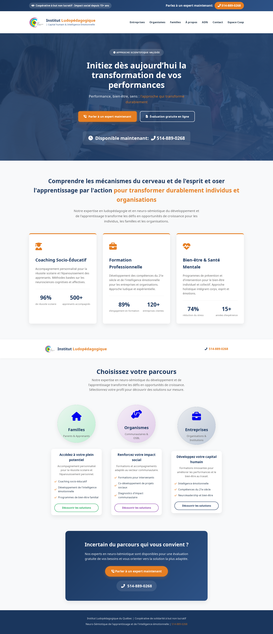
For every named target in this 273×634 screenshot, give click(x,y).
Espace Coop (236, 22)
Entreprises (137, 22)
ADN (205, 22)
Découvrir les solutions (76, 507)
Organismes (157, 22)
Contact (218, 22)
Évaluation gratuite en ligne (169, 116)
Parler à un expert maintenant (109, 116)
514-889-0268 (231, 5)
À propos (191, 22)
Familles (175, 22)
